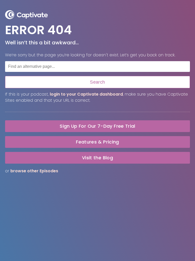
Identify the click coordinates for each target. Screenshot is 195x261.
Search (97, 82)
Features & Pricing (97, 142)
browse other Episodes (34, 171)
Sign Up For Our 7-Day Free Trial (97, 126)
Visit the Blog (97, 157)
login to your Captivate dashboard (86, 94)
